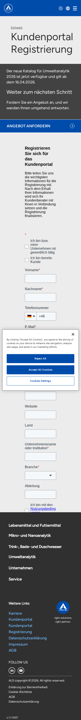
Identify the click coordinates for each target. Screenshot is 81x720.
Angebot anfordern (28, 126)
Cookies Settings (40, 380)
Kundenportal (20, 651)
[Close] (73, 334)
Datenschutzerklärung (28, 670)
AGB (12, 682)
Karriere (15, 645)
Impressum (19, 676)
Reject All (40, 358)
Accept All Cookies (40, 369)
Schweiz (16, 27)
